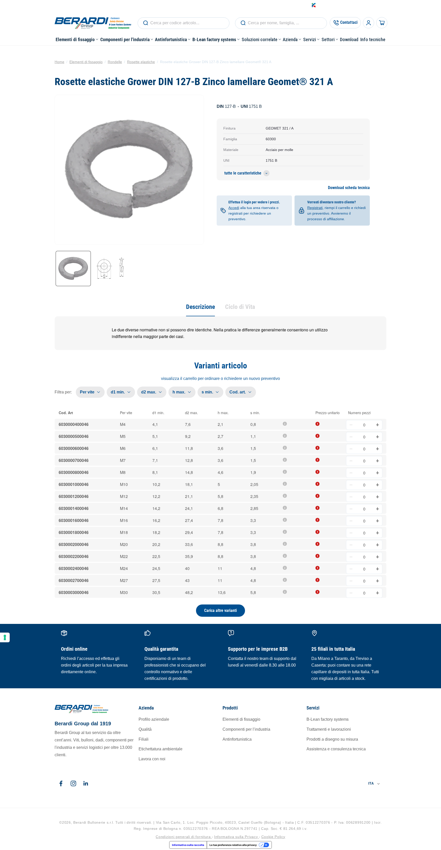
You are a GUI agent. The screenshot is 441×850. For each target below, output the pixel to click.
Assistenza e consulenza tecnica (336, 749)
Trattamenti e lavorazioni (329, 729)
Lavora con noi (152, 759)
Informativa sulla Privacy (236, 836)
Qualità (145, 729)
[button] (77, 39)
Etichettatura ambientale (160, 749)
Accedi (340, 5)
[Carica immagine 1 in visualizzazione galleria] (73, 268)
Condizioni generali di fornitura (184, 836)
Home (59, 62)
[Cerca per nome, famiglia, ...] (145, 23)
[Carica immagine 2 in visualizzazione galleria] (110, 268)
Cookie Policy (273, 836)
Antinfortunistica (237, 739)
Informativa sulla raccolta (188, 844)
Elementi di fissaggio (86, 62)
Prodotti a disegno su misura (332, 739)
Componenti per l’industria (246, 729)
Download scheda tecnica (349, 187)
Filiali (144, 739)
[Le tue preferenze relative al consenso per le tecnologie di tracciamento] (5, 637)
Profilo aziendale (154, 719)
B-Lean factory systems (328, 719)
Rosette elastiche (141, 62)
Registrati (315, 208)
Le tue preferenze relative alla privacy (233, 844)
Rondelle (115, 62)
